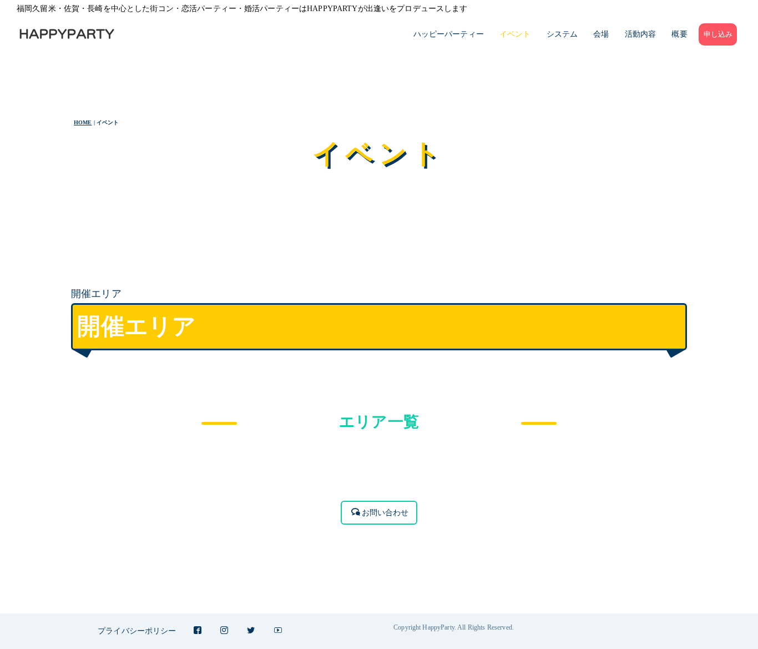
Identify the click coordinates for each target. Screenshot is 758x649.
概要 (679, 34)
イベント (515, 34)
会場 (601, 34)
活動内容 (640, 34)
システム (562, 34)
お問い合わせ (385, 513)
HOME (83, 122)
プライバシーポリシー (137, 631)
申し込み (718, 34)
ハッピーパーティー (448, 34)
